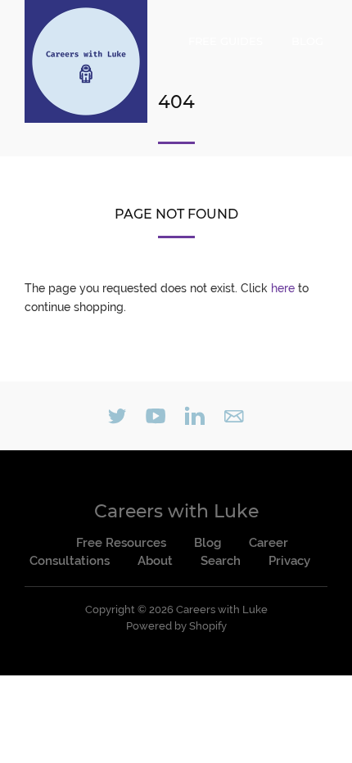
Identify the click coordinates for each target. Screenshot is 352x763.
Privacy (289, 560)
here (283, 288)
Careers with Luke (176, 511)
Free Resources (121, 542)
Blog (307, 40)
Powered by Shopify (176, 626)
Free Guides (225, 40)
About (155, 560)
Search (221, 560)
